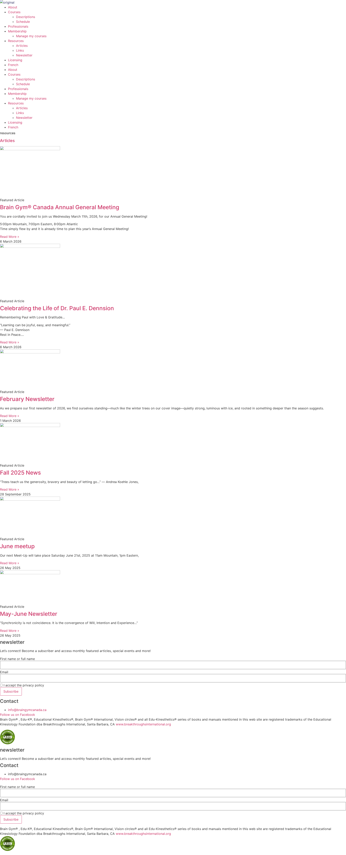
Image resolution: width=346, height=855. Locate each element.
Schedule (23, 22)
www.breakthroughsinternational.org (143, 724)
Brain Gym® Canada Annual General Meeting (59, 207)
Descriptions (25, 17)
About (12, 7)
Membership (17, 31)
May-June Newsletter (28, 613)
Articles (22, 46)
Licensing (15, 60)
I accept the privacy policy (23, 685)
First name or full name (17, 658)
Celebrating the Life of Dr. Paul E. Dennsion (57, 308)
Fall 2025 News (20, 472)
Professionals (18, 26)
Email (4, 672)
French (13, 65)
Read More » (9, 237)
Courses (14, 12)
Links (20, 50)
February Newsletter (27, 399)
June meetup (17, 546)
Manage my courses (31, 36)
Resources (16, 41)
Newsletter (24, 55)
